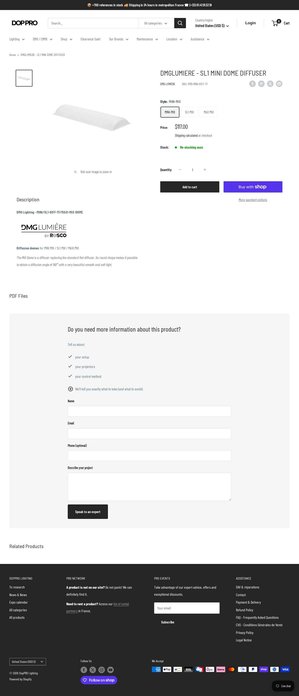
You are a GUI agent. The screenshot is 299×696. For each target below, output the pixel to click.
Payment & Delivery (248, 602)
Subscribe (167, 622)
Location (171, 39)
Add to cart (189, 187)
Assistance (197, 39)
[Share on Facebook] (252, 83)
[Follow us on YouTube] (110, 670)
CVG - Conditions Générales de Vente (259, 625)
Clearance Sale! (91, 39)
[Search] (180, 23)
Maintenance (145, 39)
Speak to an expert (87, 511)
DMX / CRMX (40, 39)
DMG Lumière (167, 84)
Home (12, 55)
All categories (18, 610)
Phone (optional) (77, 446)
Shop (64, 39)
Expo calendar (18, 602)
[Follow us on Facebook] (84, 670)
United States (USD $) (24, 662)
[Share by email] (279, 83)
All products (17, 617)
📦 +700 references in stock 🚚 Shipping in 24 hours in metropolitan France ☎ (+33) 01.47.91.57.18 (149, 5)
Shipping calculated (186, 135)
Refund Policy (244, 610)
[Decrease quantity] (180, 170)
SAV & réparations (247, 587)
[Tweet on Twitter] (270, 83)
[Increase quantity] (205, 170)
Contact (241, 594)
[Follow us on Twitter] (92, 670)
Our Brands (116, 39)
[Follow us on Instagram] (101, 670)
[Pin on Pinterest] (261, 83)
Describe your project (80, 468)
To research (17, 587)
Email (71, 423)
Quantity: (166, 169)
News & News (18, 594)
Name (71, 401)
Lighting (14, 39)
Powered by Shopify (20, 679)
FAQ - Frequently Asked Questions (257, 617)
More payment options (253, 199)
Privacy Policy (244, 632)
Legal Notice (244, 640)
